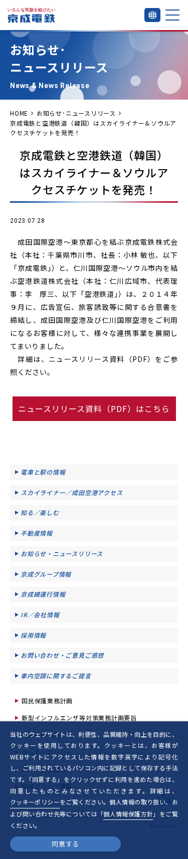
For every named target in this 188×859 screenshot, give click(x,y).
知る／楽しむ (40, 512)
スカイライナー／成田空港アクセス (71, 492)
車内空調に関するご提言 (56, 675)
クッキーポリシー (35, 801)
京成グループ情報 (46, 574)
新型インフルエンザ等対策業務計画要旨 (79, 717)
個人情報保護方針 (128, 813)
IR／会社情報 (40, 614)
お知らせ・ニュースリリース (62, 553)
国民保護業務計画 (47, 700)
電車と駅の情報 (43, 472)
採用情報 (33, 635)
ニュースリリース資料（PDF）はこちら (93, 408)
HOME (19, 113)
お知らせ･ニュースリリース (76, 113)
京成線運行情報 (43, 594)
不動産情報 (37, 533)
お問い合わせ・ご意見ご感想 (62, 655)
